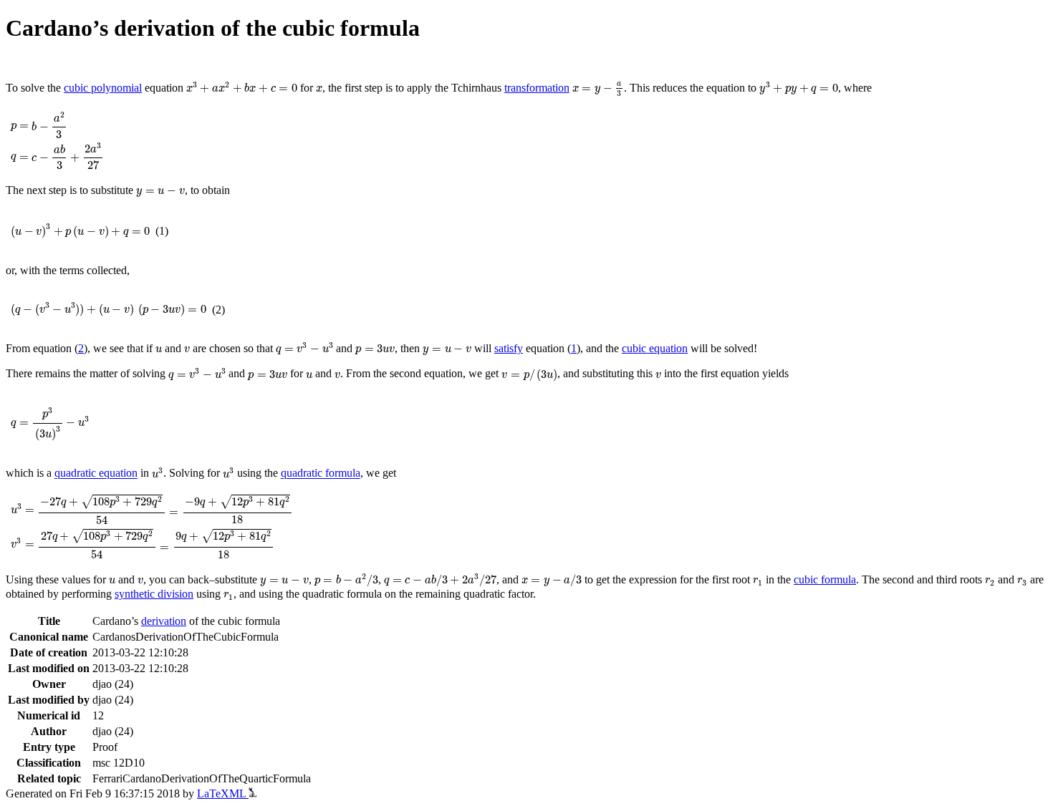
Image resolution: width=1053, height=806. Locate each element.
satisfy (508, 348)
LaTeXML (223, 793)
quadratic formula (320, 473)
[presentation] (241, 88)
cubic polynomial (103, 88)
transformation (536, 88)
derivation (163, 621)
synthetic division (154, 594)
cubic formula (825, 579)
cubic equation (655, 348)
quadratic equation (96, 473)
